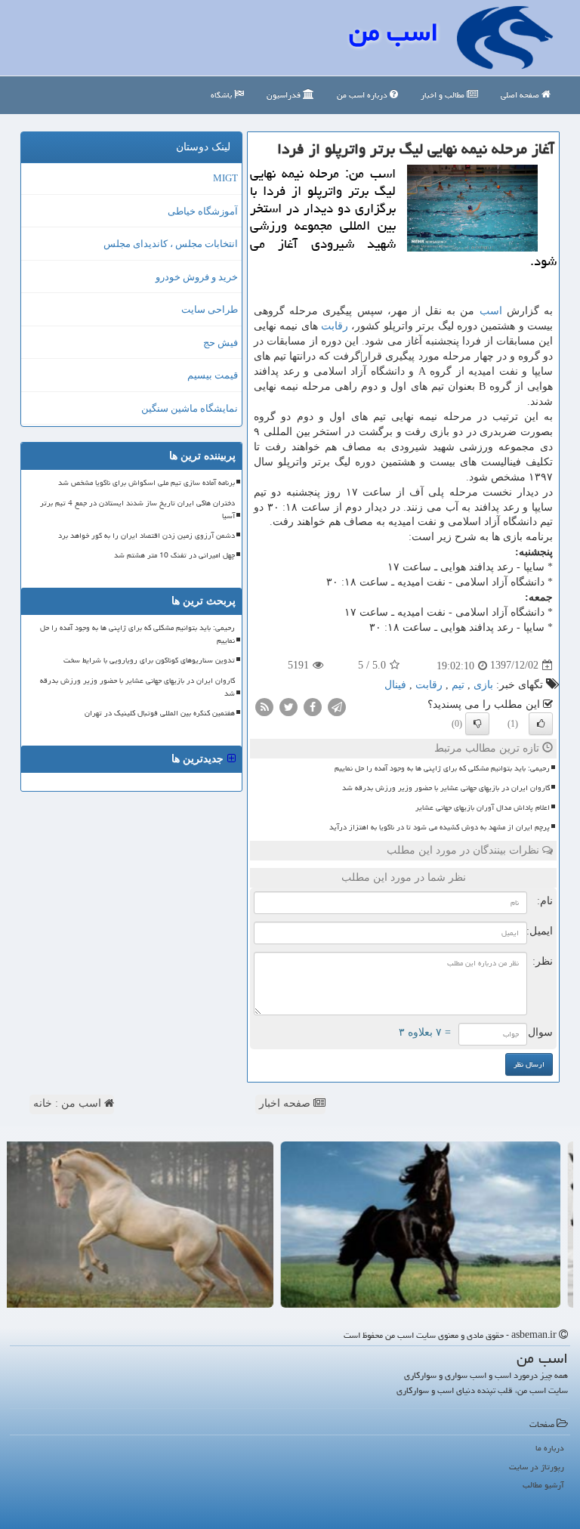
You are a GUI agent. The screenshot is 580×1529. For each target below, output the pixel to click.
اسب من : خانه (68, 1103)
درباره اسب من (363, 95)
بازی (483, 684)
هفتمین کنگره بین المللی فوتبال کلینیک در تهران (160, 713)
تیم (458, 684)
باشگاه (222, 95)
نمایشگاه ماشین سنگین (189, 408)
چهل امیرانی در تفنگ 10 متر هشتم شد (174, 555)
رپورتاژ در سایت (536, 1467)
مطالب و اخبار (444, 95)
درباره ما (549, 1448)
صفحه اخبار (286, 1103)
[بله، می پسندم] (541, 723)
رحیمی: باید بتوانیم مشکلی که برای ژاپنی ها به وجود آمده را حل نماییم (442, 768)
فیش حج (220, 342)
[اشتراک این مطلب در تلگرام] (336, 706)
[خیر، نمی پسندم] (477, 723)
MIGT (225, 178)
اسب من (393, 32)
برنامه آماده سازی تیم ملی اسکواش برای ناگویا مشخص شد (146, 482)
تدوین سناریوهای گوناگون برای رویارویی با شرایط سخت (149, 660)
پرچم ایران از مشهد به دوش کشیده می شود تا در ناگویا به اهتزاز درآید (439, 827)
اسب (491, 311)
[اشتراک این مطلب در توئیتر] (288, 706)
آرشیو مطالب (543, 1485)
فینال (395, 684)
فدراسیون (285, 95)
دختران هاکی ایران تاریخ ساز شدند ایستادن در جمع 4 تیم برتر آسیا (137, 510)
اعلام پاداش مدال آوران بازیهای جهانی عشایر (482, 807)
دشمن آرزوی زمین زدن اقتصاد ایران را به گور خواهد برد (146, 535)
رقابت (334, 326)
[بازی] (433, 1224)
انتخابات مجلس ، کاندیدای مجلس (170, 243)
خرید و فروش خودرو (197, 277)
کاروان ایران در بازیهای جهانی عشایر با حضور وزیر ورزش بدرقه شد (446, 787)
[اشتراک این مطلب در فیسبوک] (312, 706)
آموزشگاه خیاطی (203, 211)
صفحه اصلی (521, 95)
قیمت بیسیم (212, 375)
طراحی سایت (209, 309)
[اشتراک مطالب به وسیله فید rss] (264, 706)
